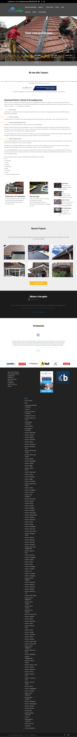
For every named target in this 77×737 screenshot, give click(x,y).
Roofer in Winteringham (31, 703)
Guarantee (27, 12)
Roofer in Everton (29, 503)
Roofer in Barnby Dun (30, 444)
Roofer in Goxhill (29, 522)
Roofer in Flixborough (30, 512)
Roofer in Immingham (30, 557)
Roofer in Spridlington (30, 654)
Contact (34, 12)
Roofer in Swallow (29, 667)
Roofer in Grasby (29, 524)
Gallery (57, 7)
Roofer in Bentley (29, 463)
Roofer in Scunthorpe (30, 7)
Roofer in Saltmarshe (30, 621)
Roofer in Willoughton (30, 701)
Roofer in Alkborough (30, 432)
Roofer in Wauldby (29, 691)
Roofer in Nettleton (29, 589)
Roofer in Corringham (30, 490)
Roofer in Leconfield (30, 573)
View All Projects (38, 283)
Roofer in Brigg (28, 479)
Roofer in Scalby (29, 630)
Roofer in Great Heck (30, 529)
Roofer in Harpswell (30, 542)
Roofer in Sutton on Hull (31, 664)
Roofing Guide (28, 710)
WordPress (33, 735)
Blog (26, 403)
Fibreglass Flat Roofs (30, 415)
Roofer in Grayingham (30, 526)
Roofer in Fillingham (30, 508)
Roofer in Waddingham (30, 688)
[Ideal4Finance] (38, 90)
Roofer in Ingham (29, 559)
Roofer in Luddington (30, 575)
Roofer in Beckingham (30, 461)
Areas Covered (42, 12)
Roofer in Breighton (30, 476)
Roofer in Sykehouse (30, 669)
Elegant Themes (18, 735)
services (15, 106)
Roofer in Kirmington (30, 566)
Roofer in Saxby (29, 623)
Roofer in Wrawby (29, 706)
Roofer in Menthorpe (30, 582)
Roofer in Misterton (30, 584)
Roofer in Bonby (29, 474)
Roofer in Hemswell (30, 544)
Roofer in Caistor (29, 487)
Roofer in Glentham (30, 517)
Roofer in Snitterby (29, 639)
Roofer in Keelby (29, 562)
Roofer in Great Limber (30, 531)
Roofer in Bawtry (29, 458)
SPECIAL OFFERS (49, 7)
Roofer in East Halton (30, 499)
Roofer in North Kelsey (30, 595)
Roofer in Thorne (29, 671)
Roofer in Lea (28, 571)
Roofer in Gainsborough (31, 515)
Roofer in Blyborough (30, 472)
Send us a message (38, 312)
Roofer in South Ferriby (30, 641)
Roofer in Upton (29, 686)
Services (40, 7)
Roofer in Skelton (29, 637)
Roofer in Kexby (29, 564)
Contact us (27, 409)
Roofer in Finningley (30, 510)
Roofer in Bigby (28, 465)
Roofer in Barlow (29, 442)
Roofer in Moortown (30, 587)
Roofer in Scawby (29, 632)
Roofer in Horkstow (30, 555)
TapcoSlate (61, 191)
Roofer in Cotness (29, 492)
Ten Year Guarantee (30, 728)
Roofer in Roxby (29, 619)
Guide (62, 7)
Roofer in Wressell (29, 708)
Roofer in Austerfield (30, 439)
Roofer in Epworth (29, 501)
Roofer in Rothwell (29, 616)
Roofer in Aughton (29, 437)
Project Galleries (29, 426)
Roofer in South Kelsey (30, 643)
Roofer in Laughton (29, 569)
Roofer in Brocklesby (30, 481)
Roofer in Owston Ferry (30, 614)
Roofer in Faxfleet (29, 505)
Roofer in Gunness (29, 537)
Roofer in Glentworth (30, 519)
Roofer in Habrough (30, 540)
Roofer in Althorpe (29, 435)
